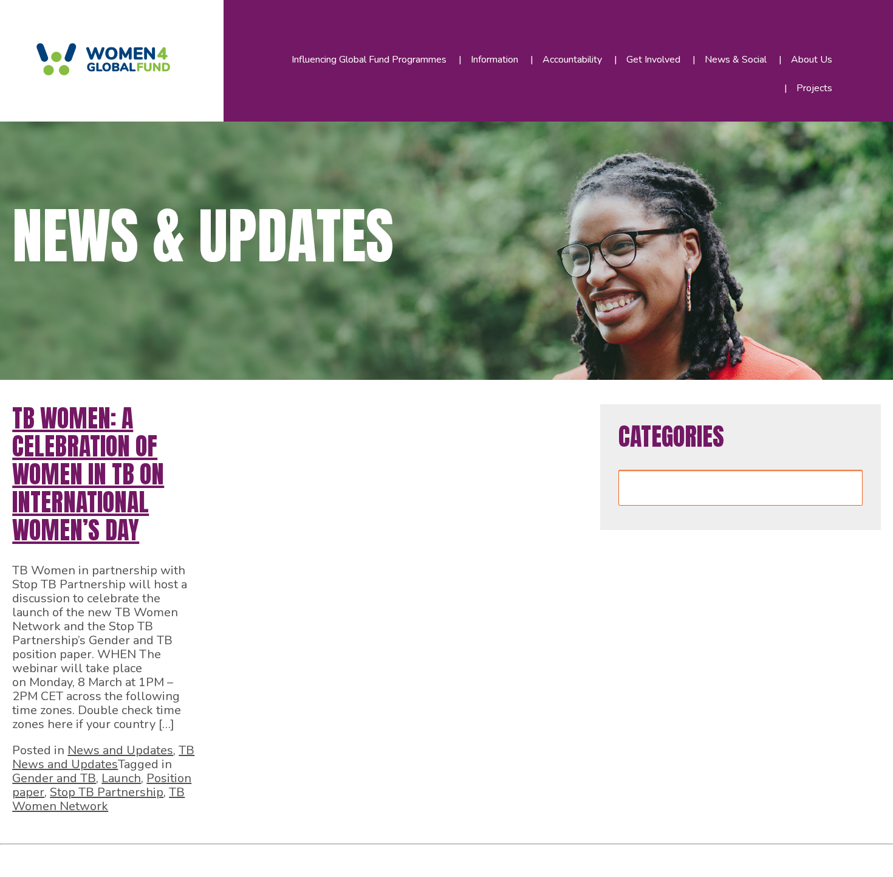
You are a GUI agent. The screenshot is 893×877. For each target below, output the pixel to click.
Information (494, 59)
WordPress (278, 858)
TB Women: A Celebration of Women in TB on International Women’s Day (88, 474)
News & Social (736, 59)
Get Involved (653, 59)
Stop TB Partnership (106, 792)
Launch (121, 778)
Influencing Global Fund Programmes (369, 59)
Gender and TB (54, 778)
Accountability (572, 59)
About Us (811, 59)
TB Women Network (98, 799)
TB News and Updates (103, 757)
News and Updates (120, 750)
